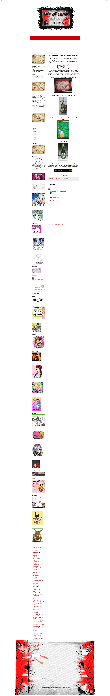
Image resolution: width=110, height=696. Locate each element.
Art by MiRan (35, 553)
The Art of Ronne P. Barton (38, 638)
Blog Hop (35, 560)
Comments (35, 657)
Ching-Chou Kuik (36, 567)
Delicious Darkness (37, 570)
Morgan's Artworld (36, 603)
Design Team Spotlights (38, 574)
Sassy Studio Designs (37, 614)
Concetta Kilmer (36, 569)
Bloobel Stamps (36, 561)
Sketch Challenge (36, 621)
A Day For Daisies (36, 549)
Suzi (34, 139)
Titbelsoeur (35, 140)
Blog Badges (34, 39)
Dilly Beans (35, 575)
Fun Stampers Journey (37, 580)
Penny (52, 95)
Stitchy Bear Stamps (37, 633)
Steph (51, 117)
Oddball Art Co (36, 604)
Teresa (52, 77)
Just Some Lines (36, 588)
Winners (34, 650)
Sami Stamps (35, 612)
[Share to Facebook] (66, 178)
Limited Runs (35, 597)
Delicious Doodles (36, 572)
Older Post (76, 222)
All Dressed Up (36, 552)
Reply (51, 201)
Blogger (67, 687)
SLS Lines (35, 623)
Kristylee (34, 134)
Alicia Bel (35, 550)
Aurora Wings (35, 555)
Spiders (34, 630)
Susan (34, 137)
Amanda (34, 128)
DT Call (49, 37)
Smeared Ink (35, 626)
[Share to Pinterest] (67, 178)
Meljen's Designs (36, 600)
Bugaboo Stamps (36, 564)
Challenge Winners (40, 37)
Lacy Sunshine (36, 592)
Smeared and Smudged (38, 624)
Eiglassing (35, 578)
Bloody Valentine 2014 (37, 563)
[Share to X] (65, 178)
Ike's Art (73, 74)
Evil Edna (35, 129)
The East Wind (36, 640)
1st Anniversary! (36, 547)
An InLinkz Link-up (63, 175)
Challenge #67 (36, 566)
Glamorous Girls (36, 581)
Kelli (34, 132)
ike (51, 188)
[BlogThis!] (64, 178)
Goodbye (35, 583)
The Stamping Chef (37, 644)
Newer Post (50, 222)
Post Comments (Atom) (58, 224)
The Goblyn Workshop (37, 642)
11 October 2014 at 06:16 (57, 188)
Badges (34, 556)
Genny (34, 131)
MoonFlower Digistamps (38, 601)
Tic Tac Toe (35, 645)
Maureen (35, 136)
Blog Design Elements (68, 37)
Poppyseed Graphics (37, 606)
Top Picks (35, 648)
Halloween (35, 585)
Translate (41, 77)
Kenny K (34, 591)
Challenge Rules (56, 37)
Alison (34, 126)
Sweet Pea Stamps (37, 635)
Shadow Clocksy (36, 615)
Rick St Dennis (36, 609)
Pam (61, 141)
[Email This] (63, 178)
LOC (34, 598)
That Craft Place (36, 636)
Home (32, 37)
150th (34, 545)
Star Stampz (35, 632)
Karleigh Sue (35, 589)
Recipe (34, 607)
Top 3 (34, 647)
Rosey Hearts (35, 611)
